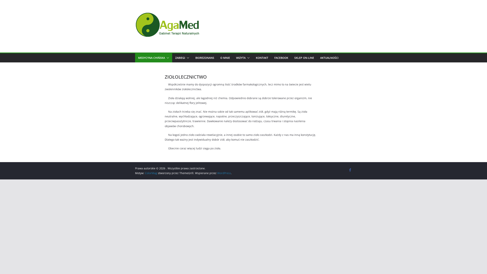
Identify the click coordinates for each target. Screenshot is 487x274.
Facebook (281, 58)
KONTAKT (262, 58)
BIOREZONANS (204, 58)
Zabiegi (180, 58)
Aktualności (329, 58)
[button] (167, 58)
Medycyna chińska (151, 58)
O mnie (225, 58)
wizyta (241, 58)
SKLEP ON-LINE (304, 58)
